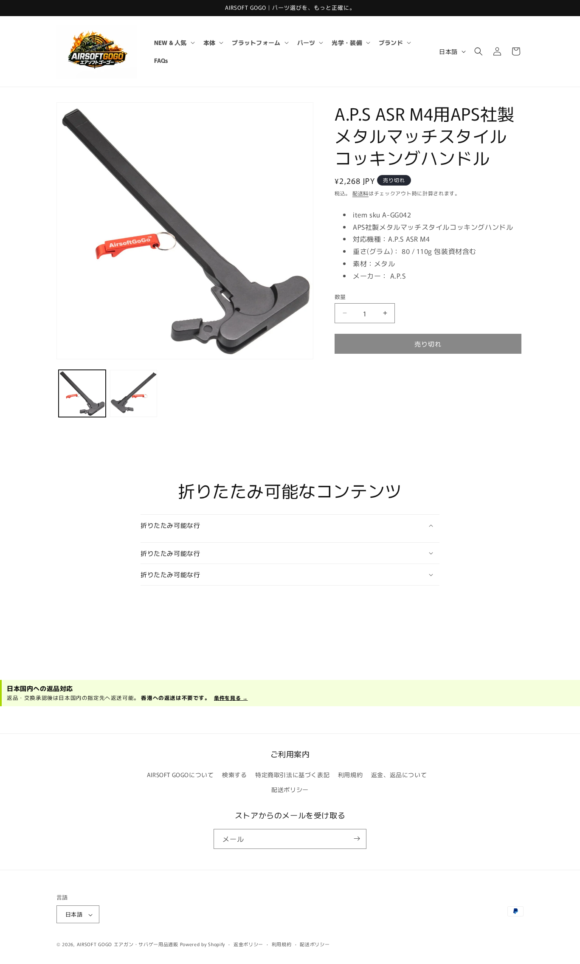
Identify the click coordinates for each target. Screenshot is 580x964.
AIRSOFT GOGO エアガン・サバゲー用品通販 (127, 944)
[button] (173, 42)
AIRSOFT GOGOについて (180, 774)
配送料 (360, 193)
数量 (340, 296)
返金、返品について (399, 774)
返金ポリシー (248, 944)
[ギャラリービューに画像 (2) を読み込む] (133, 393)
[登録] (356, 838)
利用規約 (350, 774)
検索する (234, 774)
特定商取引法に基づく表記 (292, 774)
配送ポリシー (290, 790)
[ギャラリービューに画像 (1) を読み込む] (82, 393)
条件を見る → (231, 697)
